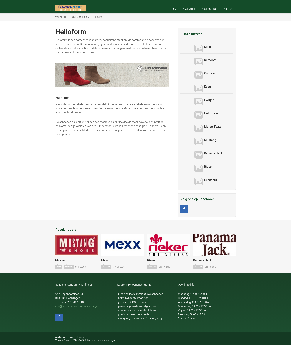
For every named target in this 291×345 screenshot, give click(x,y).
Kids (59, 267)
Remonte (210, 60)
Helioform (211, 113)
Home (175, 9)
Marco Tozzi (212, 126)
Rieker (208, 166)
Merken (68, 267)
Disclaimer (60, 337)
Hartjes (209, 100)
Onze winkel (190, 9)
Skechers (210, 180)
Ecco (207, 87)
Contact (228, 9)
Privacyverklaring (76, 337)
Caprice (209, 73)
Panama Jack (213, 153)
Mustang (210, 140)
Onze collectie (210, 9)
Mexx (207, 47)
